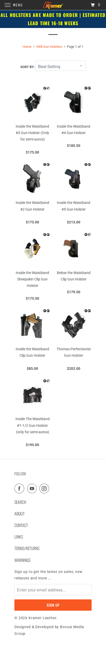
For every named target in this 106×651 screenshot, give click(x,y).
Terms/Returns (26, 548)
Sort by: (28, 67)
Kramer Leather (42, 618)
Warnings (22, 560)
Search (20, 502)
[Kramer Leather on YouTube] (33, 488)
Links (18, 537)
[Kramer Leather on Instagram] (45, 488)
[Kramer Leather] (53, 5)
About (19, 514)
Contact (21, 525)
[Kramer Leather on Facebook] (20, 488)
